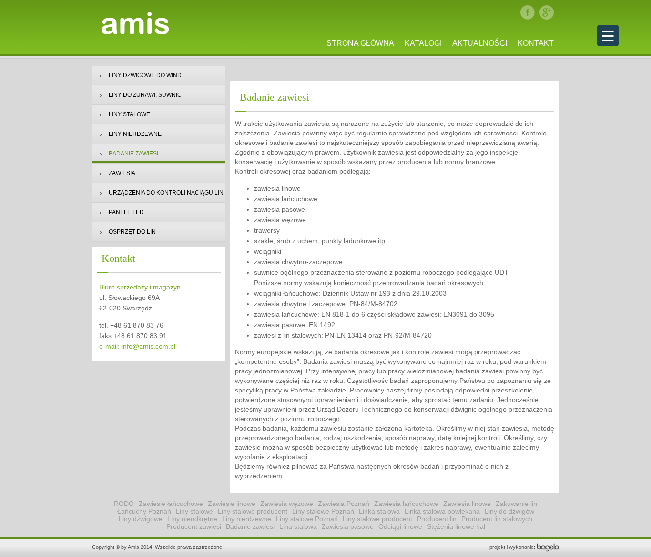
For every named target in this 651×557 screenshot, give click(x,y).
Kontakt (536, 43)
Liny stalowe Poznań (323, 511)
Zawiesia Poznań (343, 503)
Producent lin (437, 519)
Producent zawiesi (193, 526)
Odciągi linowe (400, 526)
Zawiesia (122, 173)
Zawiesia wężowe (286, 503)
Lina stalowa (298, 526)
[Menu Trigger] (608, 35)
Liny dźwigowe (141, 519)
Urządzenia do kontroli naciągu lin (166, 192)
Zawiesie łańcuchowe (171, 503)
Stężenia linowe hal (456, 526)
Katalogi (423, 43)
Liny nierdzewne (135, 134)
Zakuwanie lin (516, 503)
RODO (124, 503)
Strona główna (360, 43)
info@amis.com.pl (148, 346)
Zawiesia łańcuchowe (406, 503)
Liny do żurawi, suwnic (145, 95)
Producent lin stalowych (496, 519)
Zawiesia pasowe (348, 526)
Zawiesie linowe (231, 503)
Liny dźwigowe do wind (145, 75)
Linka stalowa (379, 511)
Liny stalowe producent (252, 511)
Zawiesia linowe (467, 503)
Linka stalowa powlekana (442, 511)
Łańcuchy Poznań (144, 511)
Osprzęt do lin (132, 231)
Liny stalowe (129, 114)
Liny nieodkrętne (192, 519)
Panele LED (126, 212)
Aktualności (479, 43)
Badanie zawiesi (133, 153)
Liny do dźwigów (509, 511)
